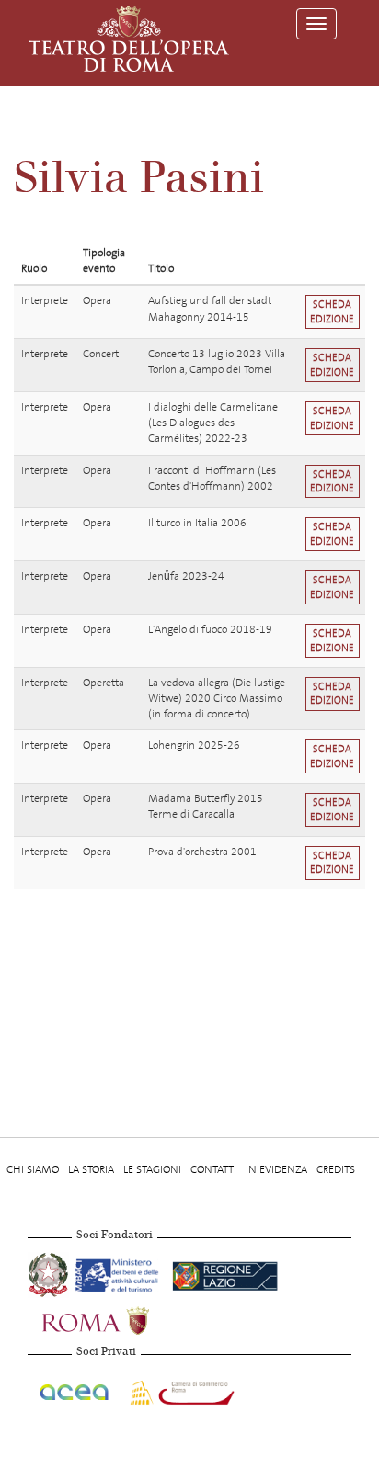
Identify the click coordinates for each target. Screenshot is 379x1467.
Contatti (213, 1169)
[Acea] (75, 1389)
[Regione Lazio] (224, 1272)
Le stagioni (152, 1169)
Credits (335, 1169)
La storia (91, 1169)
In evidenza (276, 1169)
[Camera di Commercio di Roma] (180, 1389)
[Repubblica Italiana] (50, 1272)
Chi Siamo (32, 1169)
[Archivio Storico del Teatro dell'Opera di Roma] (129, 39)
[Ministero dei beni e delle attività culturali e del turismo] (120, 1272)
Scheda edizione (332, 311)
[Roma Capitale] (120, 1318)
